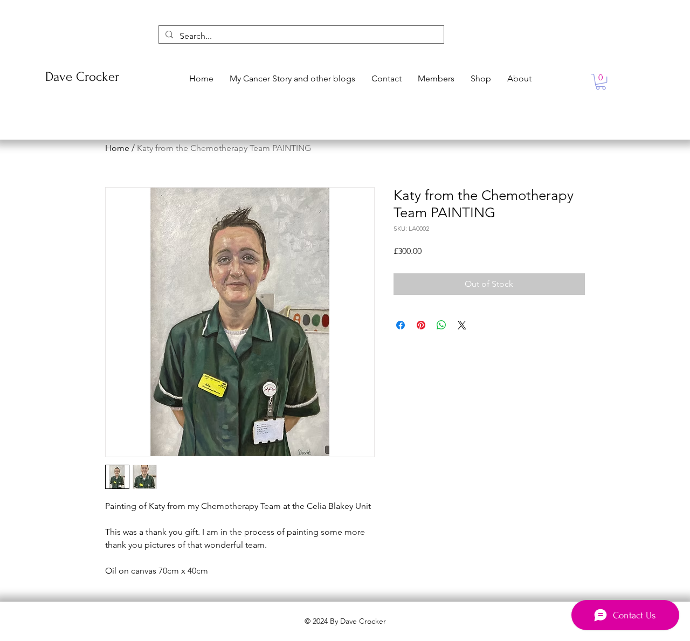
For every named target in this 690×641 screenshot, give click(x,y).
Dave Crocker (82, 77)
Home (117, 148)
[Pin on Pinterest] (421, 325)
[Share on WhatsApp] (441, 325)
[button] (600, 81)
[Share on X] (462, 325)
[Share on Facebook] (400, 325)
